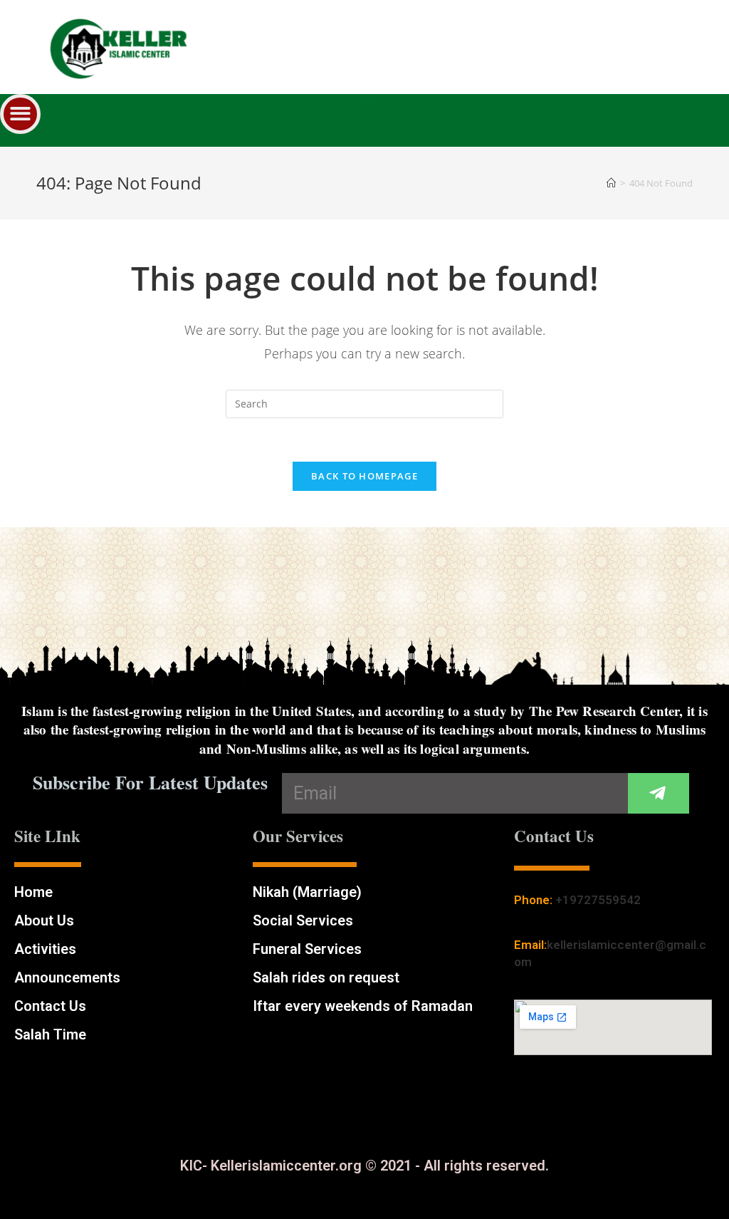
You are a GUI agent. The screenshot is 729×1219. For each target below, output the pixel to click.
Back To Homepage (364, 476)
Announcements (67, 977)
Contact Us (50, 1006)
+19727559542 (598, 900)
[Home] (611, 183)
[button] (20, 114)
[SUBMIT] (658, 793)
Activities (45, 949)
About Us (44, 920)
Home (33, 892)
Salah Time (50, 1034)
